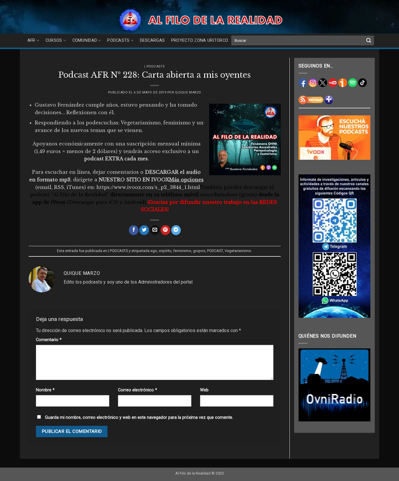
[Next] (361, 385)
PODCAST (215, 251)
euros (54, 151)
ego (153, 251)
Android (134, 202)
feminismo (182, 251)
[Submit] (369, 41)
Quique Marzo (188, 92)
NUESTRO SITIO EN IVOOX (134, 180)
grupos (199, 251)
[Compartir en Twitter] (144, 230)
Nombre (45, 390)
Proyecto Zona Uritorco (199, 40)
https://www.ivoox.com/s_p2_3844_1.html (148, 187)
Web (204, 390)
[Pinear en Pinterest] (165, 230)
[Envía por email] (155, 230)
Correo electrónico (137, 390)
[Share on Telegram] (176, 230)
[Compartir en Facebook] (133, 230)
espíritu (165, 251)
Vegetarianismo (238, 251)
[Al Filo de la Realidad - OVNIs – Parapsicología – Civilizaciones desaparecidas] (200, 20)
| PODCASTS (154, 66)
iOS (113, 202)
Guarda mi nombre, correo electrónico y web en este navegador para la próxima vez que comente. (139, 417)
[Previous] (307, 385)
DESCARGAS (152, 40)
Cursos (54, 40)
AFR (31, 40)
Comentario (49, 339)
